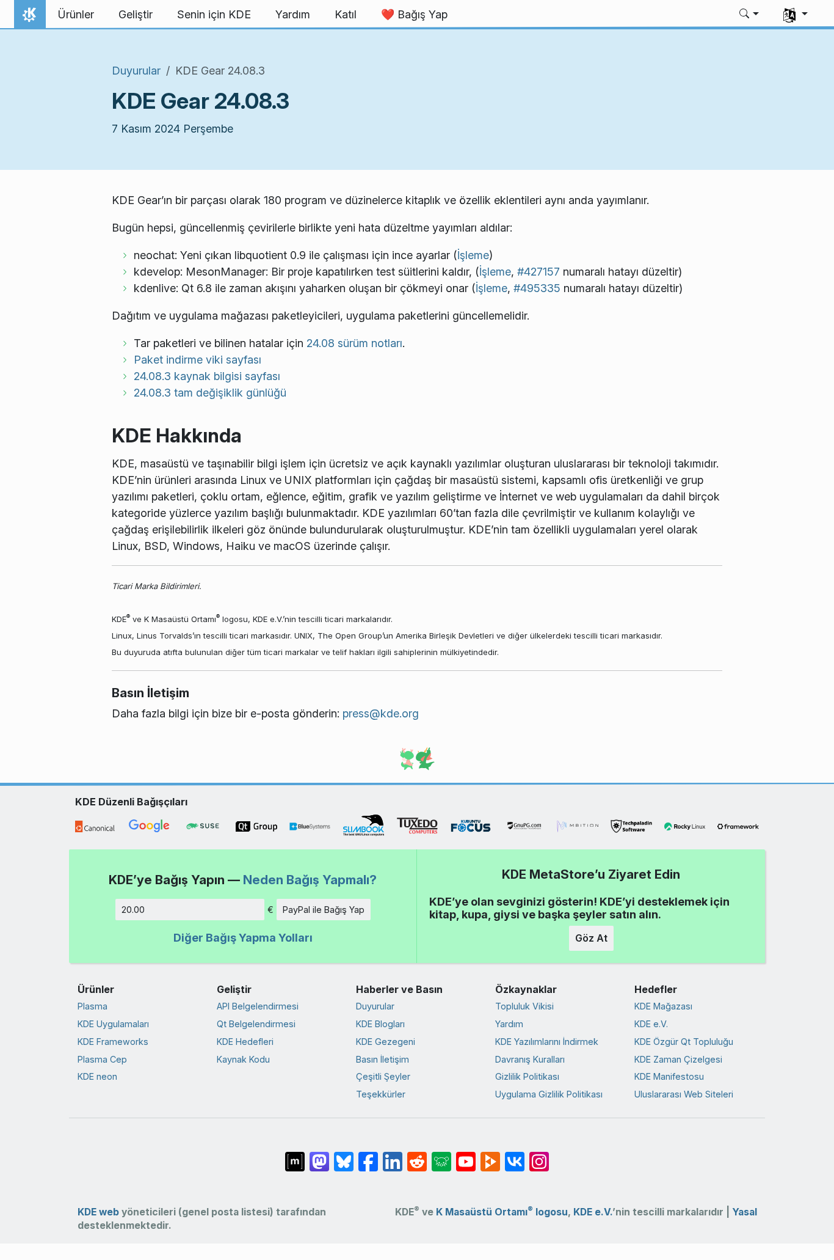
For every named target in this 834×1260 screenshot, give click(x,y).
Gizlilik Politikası (527, 1076)
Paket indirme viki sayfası (197, 359)
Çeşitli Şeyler (383, 1076)
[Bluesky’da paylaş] (344, 1155)
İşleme (473, 255)
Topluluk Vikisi (524, 1006)
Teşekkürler (380, 1094)
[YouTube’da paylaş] (466, 1155)
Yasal (744, 1212)
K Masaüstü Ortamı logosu (502, 1212)
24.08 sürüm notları (354, 343)
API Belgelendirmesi (258, 1006)
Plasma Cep (102, 1059)
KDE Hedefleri (245, 1041)
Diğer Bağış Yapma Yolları (243, 937)
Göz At (591, 938)
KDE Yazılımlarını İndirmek (546, 1041)
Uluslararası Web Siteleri (683, 1094)
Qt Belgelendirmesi (256, 1024)
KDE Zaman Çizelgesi (678, 1059)
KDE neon (97, 1076)
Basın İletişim (382, 1059)
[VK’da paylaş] (514, 1155)
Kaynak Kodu (243, 1059)
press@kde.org (381, 713)
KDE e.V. (651, 1024)
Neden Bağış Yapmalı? (310, 879)
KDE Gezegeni (385, 1041)
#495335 (536, 288)
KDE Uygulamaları (113, 1024)
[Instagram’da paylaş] (539, 1155)
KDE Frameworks (113, 1041)
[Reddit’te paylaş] (417, 1155)
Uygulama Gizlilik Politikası (549, 1094)
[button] (749, 14)
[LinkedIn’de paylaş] (392, 1155)
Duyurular (136, 70)
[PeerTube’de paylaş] (490, 1155)
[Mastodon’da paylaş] (319, 1155)
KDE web (98, 1212)
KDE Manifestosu (669, 1076)
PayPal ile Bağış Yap (323, 909)
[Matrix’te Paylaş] (295, 1155)
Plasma (92, 1006)
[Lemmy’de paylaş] (441, 1155)
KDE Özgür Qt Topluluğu (683, 1041)
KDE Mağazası (663, 1006)
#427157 (538, 271)
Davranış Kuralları (530, 1059)
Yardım (509, 1024)
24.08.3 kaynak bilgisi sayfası (207, 376)
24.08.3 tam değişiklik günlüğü (210, 392)
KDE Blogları (380, 1024)
